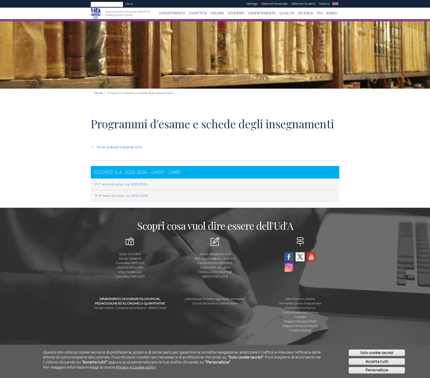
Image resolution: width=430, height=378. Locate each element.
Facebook (289, 257)
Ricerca (305, 13)
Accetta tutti (377, 361)
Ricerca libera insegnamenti (119, 147)
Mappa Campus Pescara (300, 326)
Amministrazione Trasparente (300, 303)
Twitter (300, 257)
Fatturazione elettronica (300, 312)
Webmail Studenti (303, 3)
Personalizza (377, 370)
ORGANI (217, 13)
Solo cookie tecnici (376, 352)
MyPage (252, 3)
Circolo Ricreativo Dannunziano (215, 303)
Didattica (198, 13)
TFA (320, 13)
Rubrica (324, 3)
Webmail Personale (274, 3)
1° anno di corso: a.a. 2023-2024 (122, 184)
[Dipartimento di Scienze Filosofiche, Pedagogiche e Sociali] (103, 13)
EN (335, 4)
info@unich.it (218, 254)
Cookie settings (300, 330)
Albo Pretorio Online (300, 299)
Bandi (332, 13)
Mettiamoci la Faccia (300, 308)
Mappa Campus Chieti (300, 321)
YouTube (311, 257)
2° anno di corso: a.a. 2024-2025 (122, 196)
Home (98, 93)
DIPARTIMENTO (172, 13)
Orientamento (262, 13)
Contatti (300, 317)
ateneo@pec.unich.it (217, 258)
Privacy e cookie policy (136, 367)
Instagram (289, 267)
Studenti (236, 13)
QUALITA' (287, 13)
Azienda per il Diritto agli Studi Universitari (215, 299)
